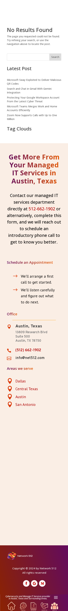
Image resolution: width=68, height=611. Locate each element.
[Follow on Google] (34, 583)
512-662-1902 (42, 209)
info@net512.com (30, 358)
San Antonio (25, 404)
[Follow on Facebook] (26, 583)
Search (55, 57)
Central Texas (26, 388)
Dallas (20, 381)
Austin (20, 396)
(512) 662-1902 (28, 350)
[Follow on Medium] (42, 583)
